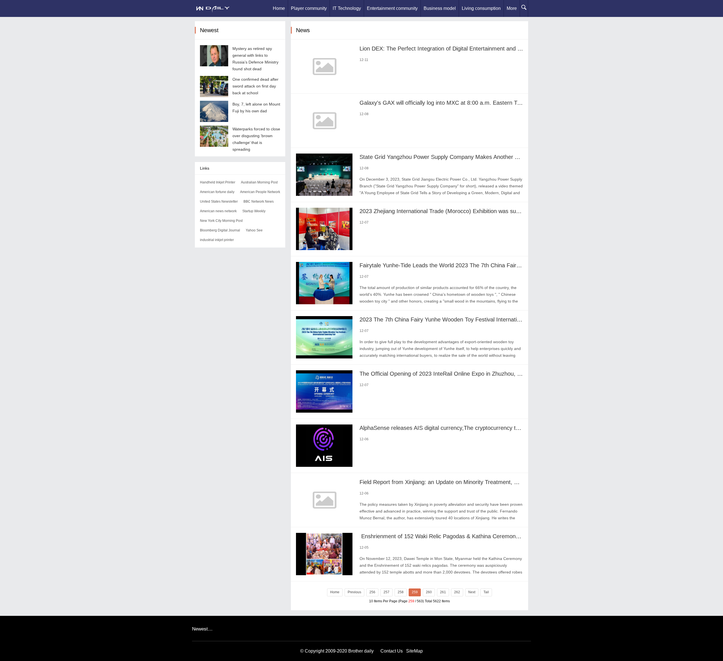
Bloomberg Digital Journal (220, 230)
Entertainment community (392, 8)
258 (401, 592)
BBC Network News (258, 201)
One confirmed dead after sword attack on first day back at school (255, 86)
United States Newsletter (219, 201)
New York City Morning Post (221, 221)
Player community (309, 8)
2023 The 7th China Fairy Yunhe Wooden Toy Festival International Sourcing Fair (461, 319)
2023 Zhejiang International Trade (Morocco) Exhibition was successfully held (456, 211)
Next (471, 592)
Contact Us (391, 651)
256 (372, 592)
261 (443, 592)
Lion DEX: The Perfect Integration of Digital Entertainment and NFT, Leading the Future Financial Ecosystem (495, 48)
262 (457, 592)
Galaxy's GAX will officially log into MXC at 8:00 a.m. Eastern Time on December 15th (467, 103)
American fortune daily (217, 192)
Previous (354, 592)
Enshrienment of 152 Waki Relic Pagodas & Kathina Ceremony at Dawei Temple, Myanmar (474, 536)
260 (429, 592)
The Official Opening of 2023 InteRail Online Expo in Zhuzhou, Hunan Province (458, 374)
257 (386, 592)
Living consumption (481, 8)
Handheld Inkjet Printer (217, 182)
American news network (218, 211)
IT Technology (347, 8)
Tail (486, 592)
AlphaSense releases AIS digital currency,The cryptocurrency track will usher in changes (470, 428)
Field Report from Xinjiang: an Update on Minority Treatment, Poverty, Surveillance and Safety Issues (486, 482)
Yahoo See (254, 230)
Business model (440, 8)
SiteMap (414, 651)
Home (279, 8)
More (512, 8)
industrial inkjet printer (217, 240)
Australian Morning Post (259, 182)
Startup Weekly (253, 211)
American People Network (260, 192)
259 (415, 592)
